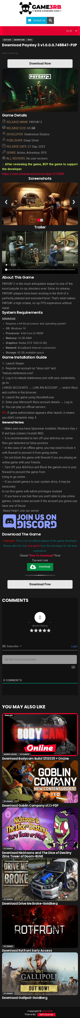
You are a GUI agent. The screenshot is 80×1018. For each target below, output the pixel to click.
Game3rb (47, 1011)
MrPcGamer (46, 1014)
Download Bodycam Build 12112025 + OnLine (35, 758)
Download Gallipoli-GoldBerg (24, 998)
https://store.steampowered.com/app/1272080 (33, 174)
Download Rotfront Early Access (27, 950)
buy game (34, 545)
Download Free (40, 584)
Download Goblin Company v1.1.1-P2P (30, 805)
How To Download (41, 555)
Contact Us (39, 20)
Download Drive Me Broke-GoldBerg (30, 903)
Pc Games (24, 754)
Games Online (10, 754)
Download (44, 566)
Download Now (40, 63)
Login (74, 646)
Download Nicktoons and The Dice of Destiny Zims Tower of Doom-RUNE (36, 855)
